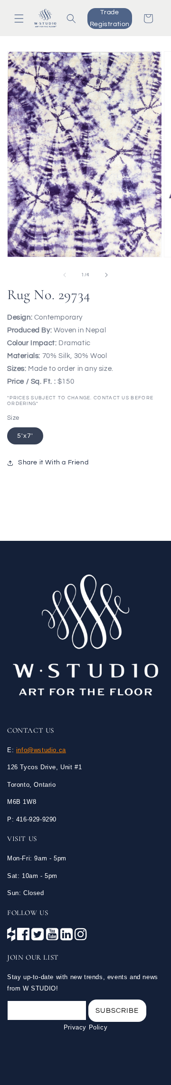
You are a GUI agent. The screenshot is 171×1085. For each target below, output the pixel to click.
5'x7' (25, 436)
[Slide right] (106, 274)
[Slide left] (64, 274)
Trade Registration (110, 18)
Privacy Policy (85, 1027)
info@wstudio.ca (41, 750)
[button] (19, 18)
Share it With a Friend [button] (53, 462)
